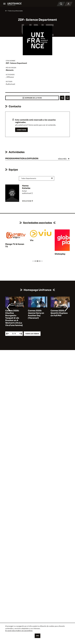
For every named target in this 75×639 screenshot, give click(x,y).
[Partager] (62, 98)
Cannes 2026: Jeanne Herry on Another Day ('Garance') (36, 314)
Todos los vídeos (32, 334)
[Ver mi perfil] (68, 4)
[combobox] (36, 178)
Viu (31, 240)
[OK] (37, 636)
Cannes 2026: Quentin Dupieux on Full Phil (59, 313)
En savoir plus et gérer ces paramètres (19, 631)
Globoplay (60, 254)
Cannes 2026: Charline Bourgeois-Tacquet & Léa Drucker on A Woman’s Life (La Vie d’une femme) (14, 318)
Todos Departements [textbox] (28, 178)
